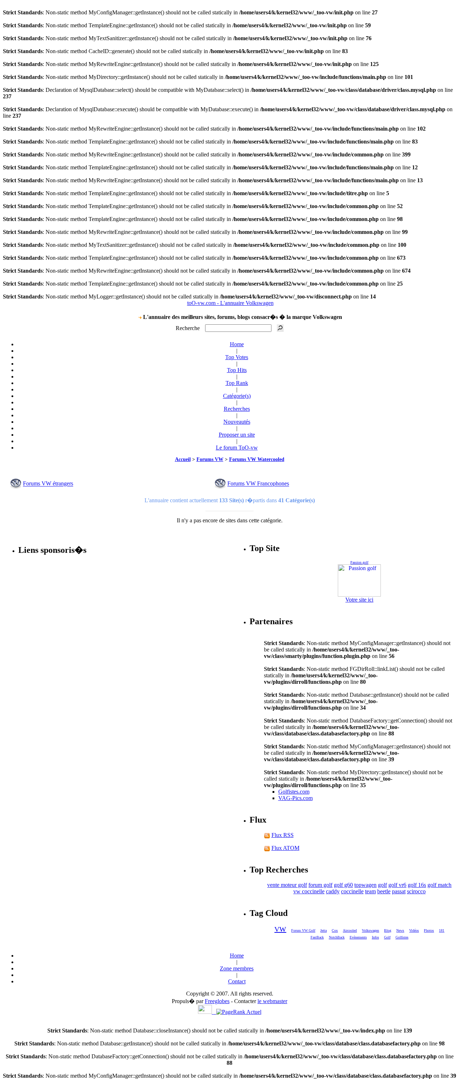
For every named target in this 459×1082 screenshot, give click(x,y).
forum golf (320, 885)
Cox (335, 930)
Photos (429, 930)
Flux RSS (282, 835)
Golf (387, 937)
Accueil (183, 459)
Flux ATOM (285, 848)
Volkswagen (370, 930)
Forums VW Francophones (258, 484)
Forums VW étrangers (48, 484)
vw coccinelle (309, 891)
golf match (439, 885)
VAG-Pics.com (295, 798)
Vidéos (414, 930)
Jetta (323, 930)
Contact (237, 981)
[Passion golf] (359, 580)
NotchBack (337, 937)
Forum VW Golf (303, 930)
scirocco (416, 891)
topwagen (365, 885)
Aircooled (350, 930)
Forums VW (210, 459)
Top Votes (236, 357)
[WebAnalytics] (207, 1012)
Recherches (237, 409)
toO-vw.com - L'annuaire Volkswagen (230, 303)
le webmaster (272, 1001)
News (400, 930)
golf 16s (417, 885)
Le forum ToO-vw (237, 447)
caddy (333, 891)
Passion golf (359, 562)
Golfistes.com (293, 792)
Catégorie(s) (237, 396)
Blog (387, 930)
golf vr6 (397, 885)
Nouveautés (236, 422)
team (370, 891)
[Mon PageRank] (238, 1012)
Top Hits (237, 370)
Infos (375, 937)
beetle (384, 891)
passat (399, 891)
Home (237, 344)
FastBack (317, 937)
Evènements (358, 937)
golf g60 (343, 885)
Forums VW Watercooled (256, 459)
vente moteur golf (287, 885)
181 (441, 930)
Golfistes (402, 937)
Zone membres (237, 968)
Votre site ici (359, 600)
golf (382, 885)
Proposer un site (237, 435)
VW (280, 929)
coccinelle (352, 891)
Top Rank (237, 383)
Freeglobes (217, 1001)
